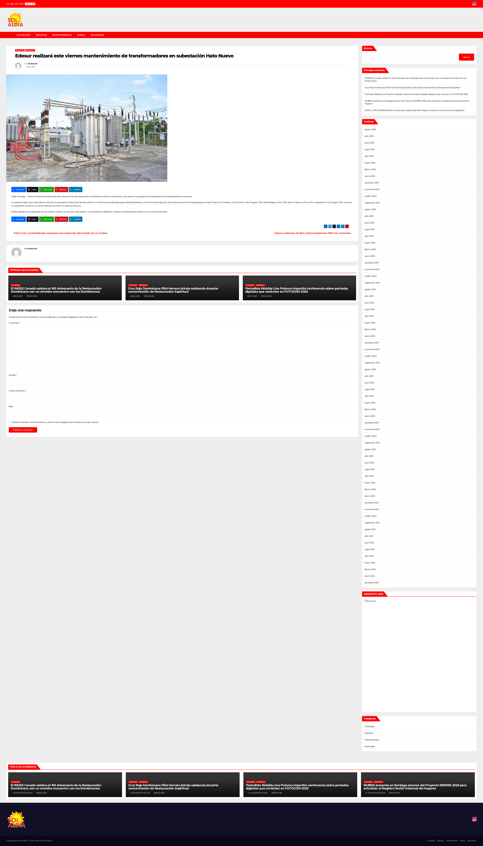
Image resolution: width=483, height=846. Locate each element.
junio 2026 (369, 143)
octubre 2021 (371, 516)
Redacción (33, 64)
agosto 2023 (370, 369)
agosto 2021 (370, 529)
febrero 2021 (370, 569)
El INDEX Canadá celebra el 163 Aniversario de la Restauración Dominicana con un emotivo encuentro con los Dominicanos (56, 290)
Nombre (13, 375)
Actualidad (23, 35)
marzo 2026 (370, 163)
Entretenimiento (62, 35)
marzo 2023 (370, 403)
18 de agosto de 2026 (23, 793)
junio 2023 (369, 383)
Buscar (368, 48)
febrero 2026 (370, 169)
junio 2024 (369, 303)
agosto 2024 (370, 289)
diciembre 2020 (372, 583)
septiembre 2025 (372, 203)
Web (11, 406)
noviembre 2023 (372, 349)
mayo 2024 (370, 309)
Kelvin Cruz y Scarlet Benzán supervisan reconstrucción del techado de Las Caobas (60, 233)
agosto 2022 (370, 449)
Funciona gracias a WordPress (17, 841)
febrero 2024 (370, 329)
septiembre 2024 (372, 283)
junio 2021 (369, 543)
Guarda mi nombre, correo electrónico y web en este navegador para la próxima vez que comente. (55, 422)
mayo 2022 (370, 469)
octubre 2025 (371, 196)
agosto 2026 (370, 129)
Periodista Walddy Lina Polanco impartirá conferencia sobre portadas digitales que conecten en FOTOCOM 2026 (296, 290)
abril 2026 (369, 156)
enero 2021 (370, 576)
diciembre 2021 (372, 503)
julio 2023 (369, 376)
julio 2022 (369, 456)
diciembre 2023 (372, 343)
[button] (476, 35)
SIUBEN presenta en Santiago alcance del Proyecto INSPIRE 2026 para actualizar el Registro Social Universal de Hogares (415, 786)
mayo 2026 (370, 149)
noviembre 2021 (372, 509)
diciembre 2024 (372, 263)
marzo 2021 (370, 563)
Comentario (15, 323)
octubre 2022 (371, 436)
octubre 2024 (371, 276)
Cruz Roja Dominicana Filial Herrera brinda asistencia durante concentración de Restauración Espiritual (173, 290)
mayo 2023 (370, 389)
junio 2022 (369, 463)
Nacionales (97, 35)
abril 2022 (369, 476)
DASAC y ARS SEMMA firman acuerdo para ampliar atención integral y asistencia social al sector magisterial (415, 110)
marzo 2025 (370, 243)
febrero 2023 (370, 409)
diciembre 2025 (372, 183)
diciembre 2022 (372, 423)
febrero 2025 (370, 249)
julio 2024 (369, 296)
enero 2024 (370, 336)
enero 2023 (370, 416)
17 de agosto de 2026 (258, 793)
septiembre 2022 (372, 443)
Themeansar (48, 841)
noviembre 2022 (372, 429)
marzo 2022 (370, 483)
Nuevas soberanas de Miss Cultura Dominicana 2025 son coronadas (313, 233)
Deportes (41, 35)
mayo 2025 (370, 229)
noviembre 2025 (372, 189)
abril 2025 (369, 236)
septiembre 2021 (372, 523)
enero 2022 (370, 496)
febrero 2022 (370, 489)
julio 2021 (369, 536)
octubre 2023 (371, 356)
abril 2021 (369, 556)
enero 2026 (370, 176)
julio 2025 (369, 216)
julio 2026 (369, 136)
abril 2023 (369, 396)
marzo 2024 (370, 323)
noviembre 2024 (372, 269)
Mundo (81, 35)
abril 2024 (369, 316)
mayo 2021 (370, 549)
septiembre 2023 (372, 363)
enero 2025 (370, 256)
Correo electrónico (18, 391)
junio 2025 (369, 223)
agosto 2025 (370, 209)
